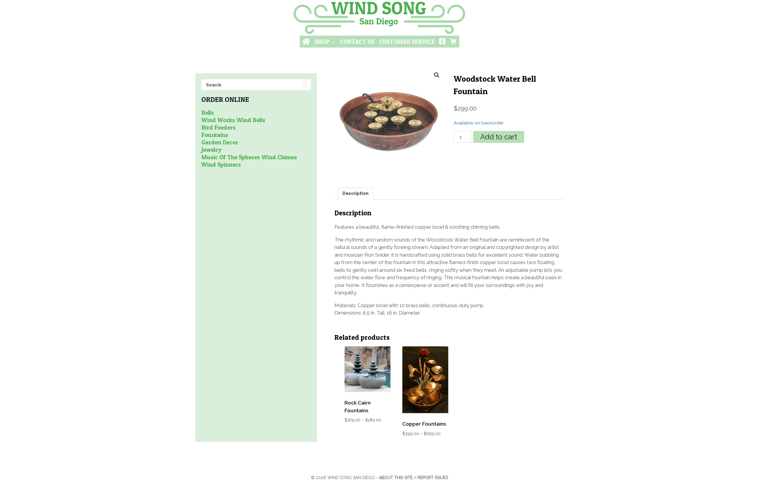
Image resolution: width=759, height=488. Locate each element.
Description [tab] (355, 193)
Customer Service (407, 41)
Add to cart (498, 136)
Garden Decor (219, 142)
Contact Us (357, 41)
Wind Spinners (221, 164)
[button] (436, 75)
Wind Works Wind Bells (233, 120)
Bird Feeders (218, 127)
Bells (207, 112)
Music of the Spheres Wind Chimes (249, 157)
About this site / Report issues (413, 477)
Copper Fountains (424, 424)
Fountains (214, 134)
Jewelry (211, 149)
